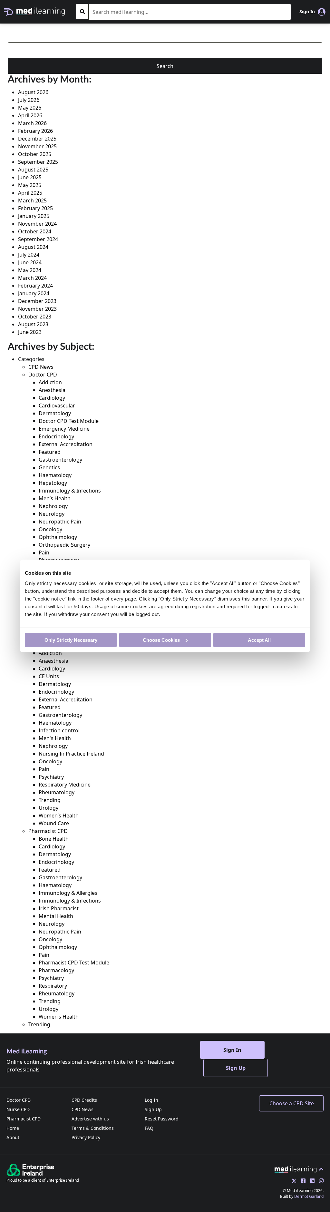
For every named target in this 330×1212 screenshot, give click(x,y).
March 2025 (32, 200)
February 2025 (35, 208)
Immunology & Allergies (68, 892)
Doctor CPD (42, 374)
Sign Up (236, 1067)
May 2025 (29, 185)
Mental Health (56, 916)
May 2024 (29, 270)
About (12, 1137)
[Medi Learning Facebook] (302, 1180)
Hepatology (53, 482)
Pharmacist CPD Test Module (74, 962)
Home (12, 1128)
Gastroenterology (60, 459)
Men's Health (55, 738)
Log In (151, 1100)
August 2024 (33, 246)
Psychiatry (51, 776)
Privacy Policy (86, 1137)
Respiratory (53, 985)
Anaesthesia (53, 660)
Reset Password (162, 1119)
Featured (50, 451)
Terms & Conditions (93, 1128)
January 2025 (33, 216)
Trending (50, 800)
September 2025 (38, 161)
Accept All (259, 640)
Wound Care (54, 823)
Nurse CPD (18, 1109)
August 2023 (33, 324)
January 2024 (33, 293)
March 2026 (32, 123)
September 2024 (38, 239)
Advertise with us (90, 1119)
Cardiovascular (57, 405)
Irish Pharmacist (59, 908)
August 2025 (33, 169)
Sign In (232, 1049)
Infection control (59, 730)
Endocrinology (56, 436)
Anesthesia (52, 390)
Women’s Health (59, 815)
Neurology (51, 513)
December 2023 (37, 301)
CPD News (40, 366)
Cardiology (52, 397)
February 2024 (35, 285)
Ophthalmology (58, 537)
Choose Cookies (161, 640)
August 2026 (33, 92)
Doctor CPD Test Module (69, 421)
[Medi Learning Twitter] (292, 1180)
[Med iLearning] (40, 11)
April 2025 (30, 192)
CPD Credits (84, 1100)
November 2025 (37, 146)
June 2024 (30, 262)
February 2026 (35, 130)
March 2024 (32, 277)
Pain (44, 552)
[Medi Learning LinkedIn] (311, 1180)
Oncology (50, 529)
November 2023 (37, 308)
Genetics (49, 467)
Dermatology (55, 413)
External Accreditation (65, 444)
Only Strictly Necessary (70, 640)
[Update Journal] (320, 1180)
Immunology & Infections (70, 490)
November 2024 (37, 223)
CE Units (49, 676)
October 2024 (34, 231)
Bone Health (54, 838)
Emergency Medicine (64, 428)
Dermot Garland (309, 1196)
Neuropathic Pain (60, 521)
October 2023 (34, 316)
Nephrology (53, 506)
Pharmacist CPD (48, 831)
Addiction (50, 382)
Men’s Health (55, 498)
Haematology (55, 475)
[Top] (299, 1169)
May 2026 (29, 107)
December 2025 (37, 138)
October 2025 (34, 154)
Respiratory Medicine (65, 784)
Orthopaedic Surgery (64, 544)
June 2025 (30, 177)
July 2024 (28, 254)
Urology (48, 807)
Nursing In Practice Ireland (71, 753)
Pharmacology (56, 970)
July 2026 (28, 99)
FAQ (149, 1128)
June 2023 (30, 332)
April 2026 (30, 115)
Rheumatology (56, 792)
